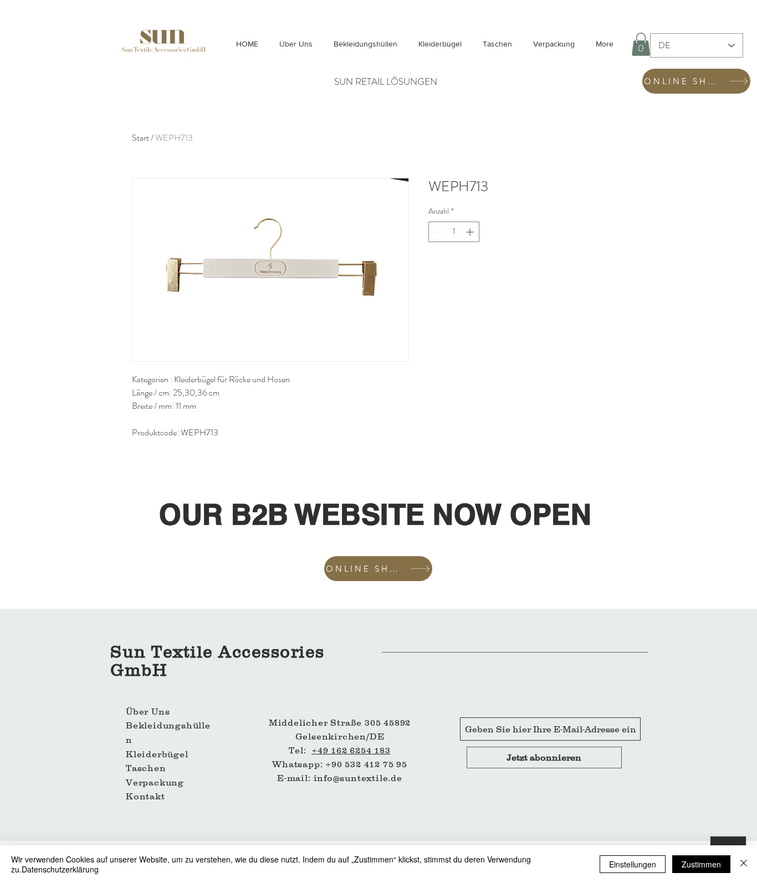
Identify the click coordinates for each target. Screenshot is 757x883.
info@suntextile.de (358, 778)
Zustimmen (701, 864)
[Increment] (471, 232)
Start (140, 137)
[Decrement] (437, 232)
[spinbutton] (454, 232)
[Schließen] (743, 864)
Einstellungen (632, 864)
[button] (641, 44)
